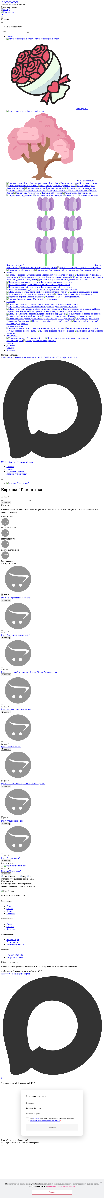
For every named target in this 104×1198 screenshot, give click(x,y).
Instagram (12, 461)
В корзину (6, 502)
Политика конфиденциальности (61, 1186)
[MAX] (52, 1076)
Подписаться (15, 889)
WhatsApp (30, 462)
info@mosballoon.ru (68, 357)
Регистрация (12, 942)
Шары (9, 272)
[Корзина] (2, 17)
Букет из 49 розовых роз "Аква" (16, 598)
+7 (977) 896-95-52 (9, 2)
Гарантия (10, 913)
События (10, 301)
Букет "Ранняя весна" (11, 746)
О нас (9, 906)
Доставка (10, 345)
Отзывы (10, 348)
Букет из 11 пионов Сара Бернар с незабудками (23, 783)
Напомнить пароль (15, 944)
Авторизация (12, 939)
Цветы (9, 36)
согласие (36, 1118)
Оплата (9, 343)
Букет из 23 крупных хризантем (16, 709)
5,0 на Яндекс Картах (15, 974)
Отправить (52, 1127)
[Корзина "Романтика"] (17, 483)
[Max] (4, 9)
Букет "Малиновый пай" (12, 821)
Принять (52, 1192)
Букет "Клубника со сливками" (15, 635)
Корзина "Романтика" (11, 871)
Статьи (9, 924)
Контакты (11, 350)
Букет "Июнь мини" (10, 858)
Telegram (21, 462)
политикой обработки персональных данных (45, 1121)
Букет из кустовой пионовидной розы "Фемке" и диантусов (29, 672)
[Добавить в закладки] (2, 479)
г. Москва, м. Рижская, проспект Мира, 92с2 (21, 357)
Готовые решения (14, 326)
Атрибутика (11, 336)
